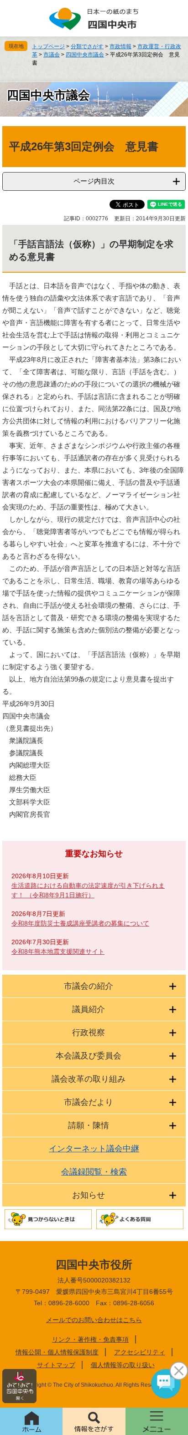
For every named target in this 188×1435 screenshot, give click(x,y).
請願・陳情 (88, 1125)
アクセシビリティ (139, 1352)
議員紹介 (88, 1009)
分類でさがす (87, 46)
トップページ (48, 46)
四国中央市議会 (85, 54)
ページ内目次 (94, 181)
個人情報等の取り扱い (123, 1365)
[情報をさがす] (94, 1421)
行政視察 (88, 1032)
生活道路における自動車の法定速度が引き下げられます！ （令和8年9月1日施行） (88, 890)
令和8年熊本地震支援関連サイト (57, 951)
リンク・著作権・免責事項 (90, 1339)
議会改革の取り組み (88, 1079)
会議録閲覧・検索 (94, 1171)
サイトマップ (56, 1365)
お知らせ (88, 1195)
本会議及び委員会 (88, 1055)
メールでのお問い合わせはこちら (94, 1319)
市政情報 (120, 46)
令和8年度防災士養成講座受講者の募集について (80, 923)
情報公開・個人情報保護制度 (57, 1352)
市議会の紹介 (88, 986)
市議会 (51, 54)
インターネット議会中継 (94, 1148)
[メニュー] (156, 1421)
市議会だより (88, 1102)
